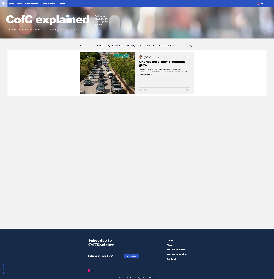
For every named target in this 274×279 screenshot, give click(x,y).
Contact (171, 259)
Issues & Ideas (97, 46)
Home (170, 240)
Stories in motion (177, 254)
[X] (92, 270)
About (170, 245)
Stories (83, 46)
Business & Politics (167, 46)
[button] (191, 46)
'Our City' (131, 46)
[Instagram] (258, 3)
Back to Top (3, 269)
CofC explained (47, 19)
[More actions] (189, 57)
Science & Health (147, 46)
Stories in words (176, 249)
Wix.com (152, 278)
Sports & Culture (115, 46)
